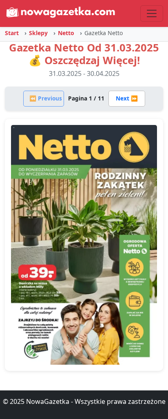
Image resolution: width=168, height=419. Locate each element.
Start (12, 33)
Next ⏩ (127, 98)
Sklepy (38, 33)
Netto (66, 33)
